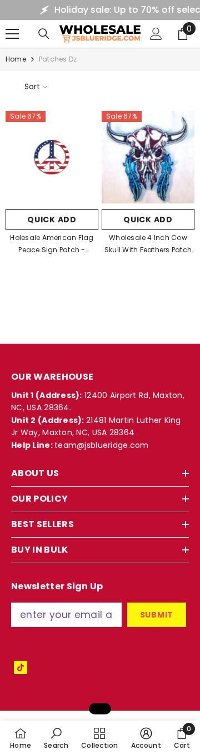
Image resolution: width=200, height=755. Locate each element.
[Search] (44, 33)
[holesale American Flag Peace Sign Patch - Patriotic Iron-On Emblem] (52, 157)
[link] (56, 738)
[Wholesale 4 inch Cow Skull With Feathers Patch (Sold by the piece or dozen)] (148, 157)
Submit (156, 614)
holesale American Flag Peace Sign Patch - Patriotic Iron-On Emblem (52, 244)
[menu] (12, 33)
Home (16, 59)
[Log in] (156, 34)
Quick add (51, 219)
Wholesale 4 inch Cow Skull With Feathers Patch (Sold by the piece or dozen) (148, 244)
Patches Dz (58, 59)
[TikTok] (20, 667)
